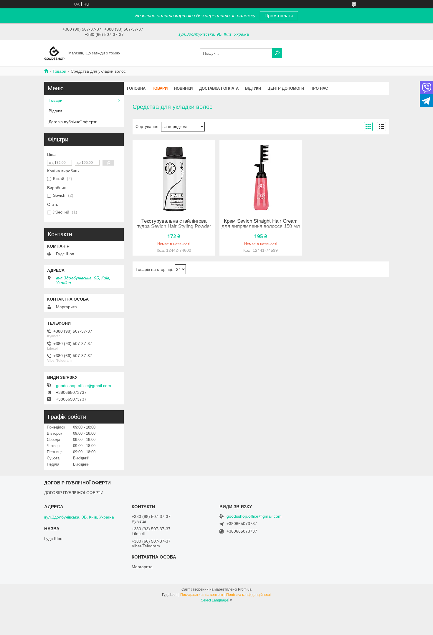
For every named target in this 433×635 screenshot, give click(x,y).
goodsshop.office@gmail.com (83, 385)
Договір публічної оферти (73, 121)
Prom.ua (245, 589)
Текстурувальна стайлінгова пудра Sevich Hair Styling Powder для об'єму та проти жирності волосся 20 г (173, 229)
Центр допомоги (285, 88)
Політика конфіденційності (248, 595)
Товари (59, 71)
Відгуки (253, 88)
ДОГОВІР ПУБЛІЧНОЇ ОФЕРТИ (73, 492)
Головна (136, 88)
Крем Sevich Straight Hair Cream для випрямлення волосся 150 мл (261, 224)
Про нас (319, 88)
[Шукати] (277, 53)
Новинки (183, 88)
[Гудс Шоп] (54, 53)
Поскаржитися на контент (202, 595)
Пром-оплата (279, 15)
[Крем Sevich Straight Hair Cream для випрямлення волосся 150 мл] (260, 177)
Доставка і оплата (219, 88)
